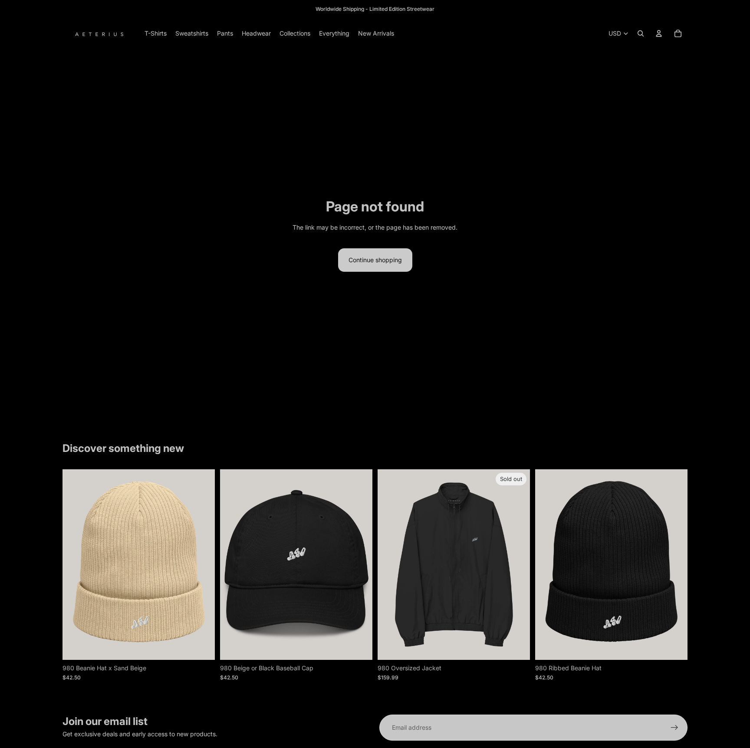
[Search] (640, 33)
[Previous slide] (233, 564)
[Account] (658, 33)
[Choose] (359, 646)
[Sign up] (674, 727)
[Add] (201, 646)
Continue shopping (375, 260)
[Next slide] (359, 564)
